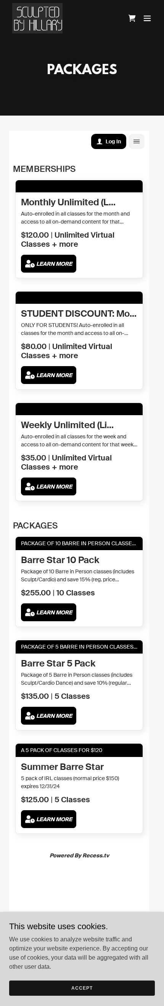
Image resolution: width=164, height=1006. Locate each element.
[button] (147, 18)
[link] (37, 18)
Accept (81, 987)
